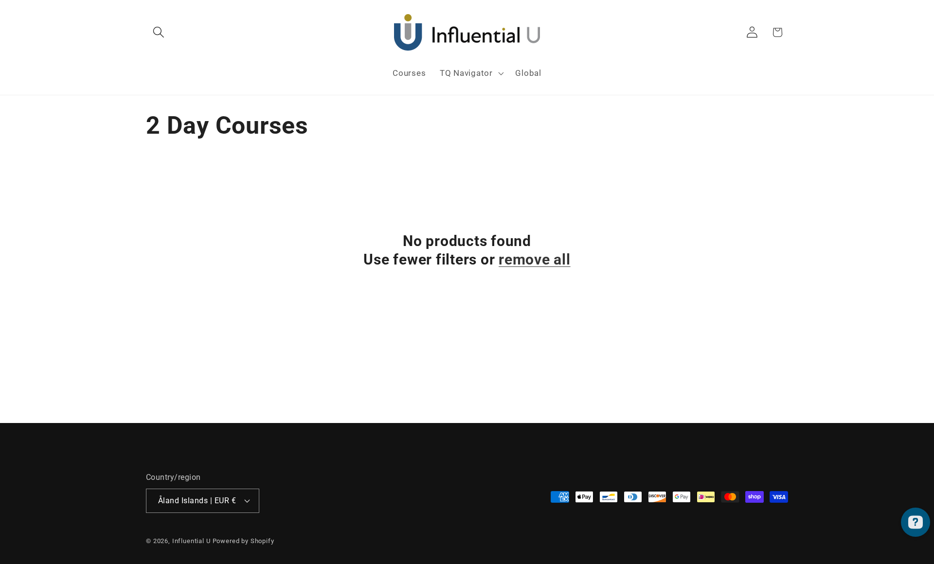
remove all (535, 259)
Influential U (191, 541)
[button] (159, 32)
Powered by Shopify (243, 541)
